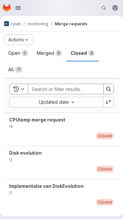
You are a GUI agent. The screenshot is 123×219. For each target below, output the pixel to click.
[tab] (18, 53)
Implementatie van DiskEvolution (46, 186)
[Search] (108, 89)
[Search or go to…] (104, 8)
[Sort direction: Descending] (108, 102)
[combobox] (56, 102)
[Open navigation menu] (18, 8)
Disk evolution (25, 153)
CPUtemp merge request (37, 119)
